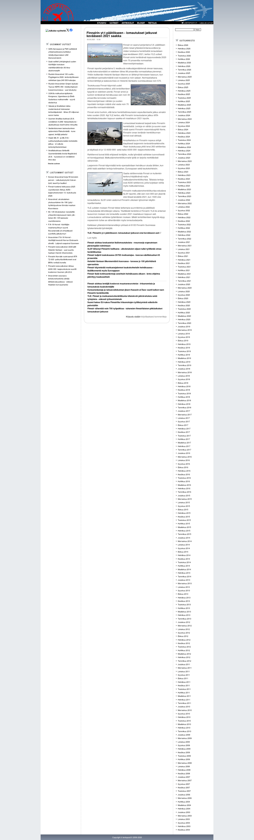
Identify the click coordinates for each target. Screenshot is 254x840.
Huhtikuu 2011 (184, 692)
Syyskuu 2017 (184, 421)
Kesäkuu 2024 (184, 136)
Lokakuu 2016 (184, 460)
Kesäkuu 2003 (184, 829)
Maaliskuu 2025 (184, 104)
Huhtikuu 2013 (184, 608)
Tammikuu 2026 (184, 69)
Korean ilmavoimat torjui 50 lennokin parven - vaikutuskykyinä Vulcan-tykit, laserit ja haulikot (63, 179)
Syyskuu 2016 (184, 463)
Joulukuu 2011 (184, 664)
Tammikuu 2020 (184, 323)
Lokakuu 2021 (184, 249)
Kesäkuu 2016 (184, 474)
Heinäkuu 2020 (184, 301)
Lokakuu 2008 (184, 766)
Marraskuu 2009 (185, 738)
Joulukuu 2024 (184, 115)
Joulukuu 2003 (184, 812)
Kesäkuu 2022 (184, 221)
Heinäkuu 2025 (184, 90)
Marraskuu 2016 (185, 456)
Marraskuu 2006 (185, 798)
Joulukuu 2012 (184, 622)
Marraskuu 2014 (185, 541)
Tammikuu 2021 (184, 280)
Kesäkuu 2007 (184, 787)
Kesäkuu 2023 (184, 178)
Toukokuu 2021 (184, 266)
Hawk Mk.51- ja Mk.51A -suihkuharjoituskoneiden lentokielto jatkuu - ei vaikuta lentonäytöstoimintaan (62, 142)
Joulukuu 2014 (184, 537)
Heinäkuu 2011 (184, 682)
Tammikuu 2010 (184, 731)
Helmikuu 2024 (184, 150)
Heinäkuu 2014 (184, 555)
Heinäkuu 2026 (184, 48)
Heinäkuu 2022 (184, 217)
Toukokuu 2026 (184, 55)
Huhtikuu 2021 (184, 270)
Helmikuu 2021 (184, 277)
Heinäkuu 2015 (184, 513)
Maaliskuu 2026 (184, 62)
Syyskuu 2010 (184, 713)
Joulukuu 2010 (184, 706)
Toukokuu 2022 (184, 224)
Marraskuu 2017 (185, 414)
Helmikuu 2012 (184, 657)
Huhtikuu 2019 (184, 354)
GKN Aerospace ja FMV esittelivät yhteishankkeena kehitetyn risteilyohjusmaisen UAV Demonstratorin (62, 53)
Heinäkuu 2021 (184, 259)
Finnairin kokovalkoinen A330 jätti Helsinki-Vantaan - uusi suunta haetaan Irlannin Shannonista (62, 249)
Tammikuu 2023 (184, 196)
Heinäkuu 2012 (184, 639)
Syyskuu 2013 (184, 590)
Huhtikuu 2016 (184, 481)
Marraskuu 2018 (185, 372)
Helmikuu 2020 (184, 319)
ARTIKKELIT (128, 22)
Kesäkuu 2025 (184, 94)
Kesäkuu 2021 (184, 263)
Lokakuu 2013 (184, 587)
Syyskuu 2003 (184, 822)
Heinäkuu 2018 (184, 386)
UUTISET (114, 22)
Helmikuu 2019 (184, 361)
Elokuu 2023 (183, 171)
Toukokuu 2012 (184, 646)
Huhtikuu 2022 (184, 227)
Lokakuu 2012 (184, 629)
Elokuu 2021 (183, 256)
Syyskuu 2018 (184, 379)
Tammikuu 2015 (184, 534)
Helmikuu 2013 (184, 615)
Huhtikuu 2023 (184, 185)
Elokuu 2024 (183, 129)
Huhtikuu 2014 (184, 565)
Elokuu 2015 (183, 509)
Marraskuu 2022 (185, 203)
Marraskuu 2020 (185, 287)
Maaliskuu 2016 (184, 484)
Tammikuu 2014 (184, 576)
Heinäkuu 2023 (184, 175)
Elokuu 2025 (183, 87)
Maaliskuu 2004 (184, 805)
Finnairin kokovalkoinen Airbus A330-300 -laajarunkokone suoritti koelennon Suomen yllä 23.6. (62, 268)
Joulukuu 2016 (184, 453)
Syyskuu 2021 (184, 252)
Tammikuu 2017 (184, 449)
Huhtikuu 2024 (184, 143)
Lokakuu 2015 (184, 502)
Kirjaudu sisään (133, 316)
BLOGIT (141, 22)
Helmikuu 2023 (184, 192)
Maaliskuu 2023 (184, 189)
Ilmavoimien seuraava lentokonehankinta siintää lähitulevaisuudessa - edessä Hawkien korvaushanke (60, 280)
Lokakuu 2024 (184, 122)
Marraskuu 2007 (185, 780)
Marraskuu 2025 (185, 76)
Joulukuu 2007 (184, 776)
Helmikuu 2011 (184, 699)
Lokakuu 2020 (184, 291)
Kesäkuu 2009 (184, 752)
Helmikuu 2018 (184, 404)
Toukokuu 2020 (184, 308)
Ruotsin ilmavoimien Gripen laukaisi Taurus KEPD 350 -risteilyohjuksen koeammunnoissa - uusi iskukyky (63, 86)
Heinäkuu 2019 (184, 344)
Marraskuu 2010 (185, 710)
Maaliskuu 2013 (184, 611)
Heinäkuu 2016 (184, 470)
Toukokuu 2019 (184, 351)
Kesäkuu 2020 (184, 305)
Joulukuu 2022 (184, 199)
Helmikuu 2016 (184, 488)
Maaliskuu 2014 (184, 569)
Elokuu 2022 (183, 213)
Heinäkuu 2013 (184, 597)
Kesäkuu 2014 (184, 558)
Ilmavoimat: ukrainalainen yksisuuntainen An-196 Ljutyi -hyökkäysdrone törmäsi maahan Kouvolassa (61, 204)
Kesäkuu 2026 (184, 52)
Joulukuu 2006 (184, 794)
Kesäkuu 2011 (184, 685)
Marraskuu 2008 (185, 762)
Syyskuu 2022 (184, 210)
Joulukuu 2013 (184, 579)
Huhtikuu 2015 (184, 523)
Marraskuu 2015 (185, 498)
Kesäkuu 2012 (184, 643)
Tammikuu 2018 (184, 407)
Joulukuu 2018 (184, 368)
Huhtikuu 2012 (184, 650)
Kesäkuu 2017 (184, 432)
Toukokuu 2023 (184, 182)
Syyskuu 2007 (184, 784)
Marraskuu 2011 (185, 667)
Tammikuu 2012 (184, 660)
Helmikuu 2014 (184, 572)
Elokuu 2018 (183, 382)
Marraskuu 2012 (185, 625)
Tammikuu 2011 (184, 703)
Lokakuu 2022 (184, 206)
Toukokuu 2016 (184, 477)
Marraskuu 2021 (185, 245)
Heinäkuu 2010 (184, 717)
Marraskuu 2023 (185, 161)
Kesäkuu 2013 (184, 601)
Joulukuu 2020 (184, 284)
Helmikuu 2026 (184, 66)
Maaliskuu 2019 (184, 358)
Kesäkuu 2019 (184, 347)
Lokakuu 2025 (184, 80)
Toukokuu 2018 (184, 393)
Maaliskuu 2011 (184, 696)
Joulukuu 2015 (184, 495)
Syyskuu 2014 (184, 548)
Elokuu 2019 (183, 340)
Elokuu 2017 (183, 425)
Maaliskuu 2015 (184, 527)
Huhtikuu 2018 (184, 396)
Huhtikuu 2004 (184, 801)
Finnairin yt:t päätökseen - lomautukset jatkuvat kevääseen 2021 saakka (122, 34)
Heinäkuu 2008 (184, 769)
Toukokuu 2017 (184, 435)
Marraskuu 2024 (185, 118)
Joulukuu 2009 (184, 734)
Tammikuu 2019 (184, 365)
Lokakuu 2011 (184, 671)
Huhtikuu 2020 (184, 312)
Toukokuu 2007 (184, 790)
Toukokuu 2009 (184, 755)
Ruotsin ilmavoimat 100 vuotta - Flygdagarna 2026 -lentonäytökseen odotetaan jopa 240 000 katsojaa (63, 77)
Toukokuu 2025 (184, 97)
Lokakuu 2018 (184, 375)
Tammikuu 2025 (184, 111)
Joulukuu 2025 (184, 73)
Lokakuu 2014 (184, 544)
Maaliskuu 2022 (184, 231)
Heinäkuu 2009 (184, 748)
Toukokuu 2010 (184, 720)
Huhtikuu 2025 (184, 101)
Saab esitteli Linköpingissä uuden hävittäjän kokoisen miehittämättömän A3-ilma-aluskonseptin (62, 66)
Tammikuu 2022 (184, 238)
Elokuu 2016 (183, 467)
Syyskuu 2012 (184, 632)
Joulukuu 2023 (184, 157)
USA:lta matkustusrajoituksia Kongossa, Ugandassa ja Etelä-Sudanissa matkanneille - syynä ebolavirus (61, 98)
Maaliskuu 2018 (184, 400)
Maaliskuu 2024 (184, 147)
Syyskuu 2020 (184, 294)
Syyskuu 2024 (184, 126)
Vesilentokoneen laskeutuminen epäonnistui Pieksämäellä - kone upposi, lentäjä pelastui (61, 131)
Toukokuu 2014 (184, 562)
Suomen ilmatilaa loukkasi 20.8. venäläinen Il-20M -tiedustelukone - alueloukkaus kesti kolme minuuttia (63, 121)
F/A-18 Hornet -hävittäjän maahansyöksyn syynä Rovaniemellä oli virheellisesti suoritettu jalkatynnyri (60, 229)
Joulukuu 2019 (184, 326)
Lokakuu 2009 (184, 741)
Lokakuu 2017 (184, 418)
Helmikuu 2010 (184, 727)
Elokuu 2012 (183, 636)
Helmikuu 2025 (184, 108)
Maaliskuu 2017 (184, 442)
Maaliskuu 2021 (184, 273)
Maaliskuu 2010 (184, 724)
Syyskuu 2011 (184, 674)
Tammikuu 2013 (184, 618)
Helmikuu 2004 (184, 808)
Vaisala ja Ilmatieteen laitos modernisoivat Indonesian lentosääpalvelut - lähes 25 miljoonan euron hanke (63, 110)
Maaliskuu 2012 (184, 653)
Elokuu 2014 (183, 551)
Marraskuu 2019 (185, 329)
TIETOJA (152, 22)
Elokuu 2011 (183, 678)
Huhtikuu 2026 (184, 59)
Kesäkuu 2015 (184, 516)
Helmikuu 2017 (184, 446)
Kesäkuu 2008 (184, 773)
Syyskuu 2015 (184, 506)
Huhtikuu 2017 (184, 439)
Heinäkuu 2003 (184, 826)
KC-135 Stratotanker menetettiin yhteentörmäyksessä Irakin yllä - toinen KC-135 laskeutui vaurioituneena (62, 216)
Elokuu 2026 (183, 45)
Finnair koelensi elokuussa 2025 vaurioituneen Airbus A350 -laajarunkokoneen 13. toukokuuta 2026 (62, 191)
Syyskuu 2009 (184, 745)
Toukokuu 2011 (184, 689)
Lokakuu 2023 (184, 164)
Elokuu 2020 (183, 298)
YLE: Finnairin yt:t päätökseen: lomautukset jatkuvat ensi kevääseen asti (123, 232)
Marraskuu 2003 (185, 815)
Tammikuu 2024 (184, 154)
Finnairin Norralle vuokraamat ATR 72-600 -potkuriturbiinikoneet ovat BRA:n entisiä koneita (62, 259)
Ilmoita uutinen (54, 163)
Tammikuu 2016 (184, 491)
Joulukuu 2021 (184, 242)
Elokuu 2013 (183, 593)
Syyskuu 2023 (184, 168)
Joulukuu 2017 (184, 410)
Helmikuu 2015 (184, 530)
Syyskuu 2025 (184, 83)
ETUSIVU (101, 22)
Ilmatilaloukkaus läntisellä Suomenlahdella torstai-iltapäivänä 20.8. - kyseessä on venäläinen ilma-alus (62, 155)
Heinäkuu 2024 (184, 132)
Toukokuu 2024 (184, 140)
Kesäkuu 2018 (184, 389)
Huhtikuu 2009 (184, 759)
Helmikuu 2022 (184, 235)
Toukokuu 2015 (184, 520)
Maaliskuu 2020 (184, 315)
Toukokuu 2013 (184, 604)
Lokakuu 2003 (184, 819)
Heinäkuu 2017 (184, 428)
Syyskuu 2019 (184, 337)
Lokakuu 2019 (184, 333)
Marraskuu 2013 (185, 583)
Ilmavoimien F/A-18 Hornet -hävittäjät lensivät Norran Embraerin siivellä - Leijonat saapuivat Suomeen (63, 240)
